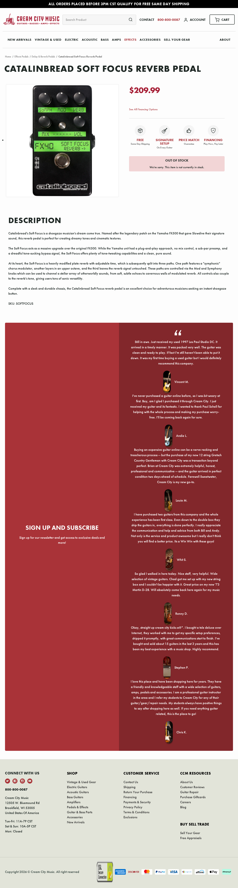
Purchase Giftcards (192, 797)
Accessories (150, 40)
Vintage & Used (48, 40)
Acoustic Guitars (78, 792)
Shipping (129, 787)
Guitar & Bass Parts (79, 812)
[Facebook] (14, 781)
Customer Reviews (192, 787)
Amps (116, 40)
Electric (71, 40)
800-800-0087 (168, 19)
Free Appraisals (190, 838)
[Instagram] (22, 781)
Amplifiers (73, 802)
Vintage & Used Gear (81, 782)
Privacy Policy (132, 807)
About (225, 40)
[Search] (130, 19)
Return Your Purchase (137, 792)
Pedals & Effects (77, 807)
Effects (130, 40)
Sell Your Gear (177, 40)
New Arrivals (19, 40)
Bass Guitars (75, 797)
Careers (185, 802)
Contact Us (130, 782)
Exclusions (130, 817)
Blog (183, 807)
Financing (130, 797)
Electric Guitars (77, 787)
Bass (105, 40)
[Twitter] (7, 781)
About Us (186, 782)
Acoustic (89, 40)
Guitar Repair (189, 792)
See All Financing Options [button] (143, 109)
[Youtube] (29, 781)
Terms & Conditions (136, 812)
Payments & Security (137, 802)
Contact (146, 19)
